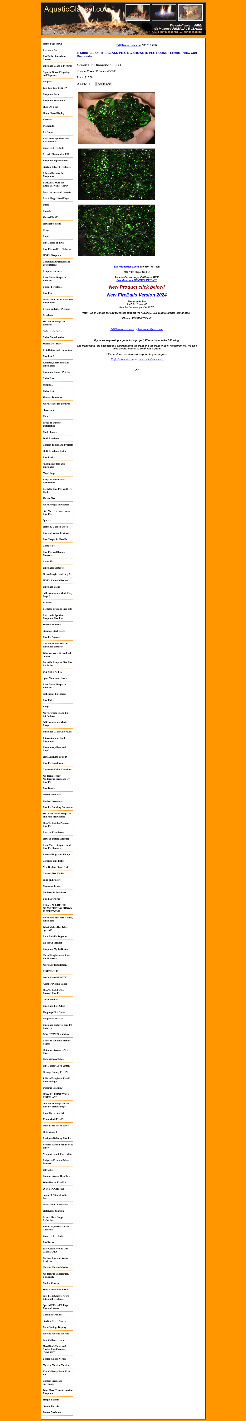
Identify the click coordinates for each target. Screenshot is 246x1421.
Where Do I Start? (53, 343)
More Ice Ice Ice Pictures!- (57, 403)
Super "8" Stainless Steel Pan (56, 1197)
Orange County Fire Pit (55, 1072)
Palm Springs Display (54, 1327)
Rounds (47, 211)
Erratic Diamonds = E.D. (56, 154)
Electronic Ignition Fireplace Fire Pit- (53, 617)
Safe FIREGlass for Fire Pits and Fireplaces (56, 1297)
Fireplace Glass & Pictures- (58, 65)
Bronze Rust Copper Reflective (54, 1219)
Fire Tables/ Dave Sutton (56, 1065)
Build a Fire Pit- (51, 898)
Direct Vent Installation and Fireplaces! (58, 301)
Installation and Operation (57, 349)
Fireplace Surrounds (54, 100)
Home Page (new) (52, 43)
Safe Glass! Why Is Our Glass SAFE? (55, 1250)
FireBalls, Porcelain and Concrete (56, 1228)
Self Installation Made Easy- (55, 724)
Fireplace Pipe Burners (55, 160)
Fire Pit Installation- (54, 763)
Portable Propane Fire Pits (57, 608)
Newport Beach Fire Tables (57, 1154)
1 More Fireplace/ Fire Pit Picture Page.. (57, 1080)
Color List (48, 378)
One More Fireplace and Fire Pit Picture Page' (56, 1105)
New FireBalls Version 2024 (137, 294)
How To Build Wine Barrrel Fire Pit (53, 992)
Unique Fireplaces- (53, 286)
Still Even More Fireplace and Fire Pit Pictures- (57, 815)
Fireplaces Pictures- (53, 567)
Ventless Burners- (52, 397)
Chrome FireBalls (52, 1314)
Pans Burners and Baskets (57, 192)
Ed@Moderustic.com (128, 45)
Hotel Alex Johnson (53, 1210)
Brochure (48, 315)
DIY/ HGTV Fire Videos (56, 1034)
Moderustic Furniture (54, 892)
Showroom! (49, 410)
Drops (46, 230)
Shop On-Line (50, 106)
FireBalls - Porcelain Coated (54, 58)
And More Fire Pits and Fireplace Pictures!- (55, 645)
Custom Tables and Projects (58, 444)
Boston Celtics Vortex (54, 1358)
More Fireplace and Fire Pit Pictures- (56, 714)
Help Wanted (50, 1131)
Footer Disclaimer (53, 1412)
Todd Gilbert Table (53, 1059)
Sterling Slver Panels (54, 1320)
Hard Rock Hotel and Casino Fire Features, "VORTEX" (54, 1349)
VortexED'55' (50, 217)
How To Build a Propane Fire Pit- (56, 824)
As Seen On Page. (52, 330)
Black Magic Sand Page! (56, 198)
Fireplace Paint (51, 94)
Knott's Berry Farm (54, 1339)
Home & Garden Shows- (56, 526)
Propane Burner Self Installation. (54, 481)
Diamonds (48, 125)
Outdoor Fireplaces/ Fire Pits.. (56, 1051)
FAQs (46, 706)
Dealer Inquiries (52, 794)
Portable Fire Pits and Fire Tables (57, 490)
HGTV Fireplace (52, 255)
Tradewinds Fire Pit (53, 1119)
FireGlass (48, 1169)
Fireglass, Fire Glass (54, 1005)
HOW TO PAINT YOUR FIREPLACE (56, 1096)
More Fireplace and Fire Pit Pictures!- (56, 957)
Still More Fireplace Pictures (54, 323)
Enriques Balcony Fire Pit (57, 1138)
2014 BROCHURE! (53, 1188)
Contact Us (49, 545)
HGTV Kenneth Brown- (55, 580)
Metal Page (49, 473)
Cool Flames (50, 432)
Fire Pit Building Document (58, 807)
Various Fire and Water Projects (55, 1259)
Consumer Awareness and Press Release (56, 263)
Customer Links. (52, 886)
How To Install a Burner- (56, 838)
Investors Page (51, 50)
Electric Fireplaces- (53, 832)
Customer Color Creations (57, 769)
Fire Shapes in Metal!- (55, 539)
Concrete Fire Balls (53, 147)
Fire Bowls (49, 788)
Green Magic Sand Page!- (57, 574)
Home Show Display (54, 113)
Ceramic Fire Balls (53, 860)
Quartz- (47, 520)
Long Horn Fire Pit (53, 1112)
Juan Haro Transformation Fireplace (57, 1392)
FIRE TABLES (51, 971)
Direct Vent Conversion (55, 1204)
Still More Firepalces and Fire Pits (56, 512)
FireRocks (48, 1242)
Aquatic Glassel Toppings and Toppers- (56, 74)
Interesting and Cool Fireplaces (54, 739)
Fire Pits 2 (48, 356)
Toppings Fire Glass (54, 1012)
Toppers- (47, 81)
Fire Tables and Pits (53, 242)
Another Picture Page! (55, 983)
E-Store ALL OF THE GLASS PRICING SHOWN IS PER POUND (57, 908)
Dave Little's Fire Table (56, 1125)
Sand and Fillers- (52, 879)
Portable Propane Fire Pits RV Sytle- (57, 664)
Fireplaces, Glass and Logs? (54, 749)
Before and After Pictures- (57, 308)
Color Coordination (53, 337)
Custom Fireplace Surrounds (52, 1382)
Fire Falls (48, 700)
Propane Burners (52, 271)
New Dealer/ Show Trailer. (57, 867)
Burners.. (48, 119)
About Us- (48, 561)
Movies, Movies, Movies (56, 1333)
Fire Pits (47, 293)
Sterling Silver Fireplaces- (57, 166)
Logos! (46, 236)
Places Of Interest (52, 942)
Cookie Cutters (51, 1283)
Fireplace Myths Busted (55, 949)
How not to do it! (52, 223)
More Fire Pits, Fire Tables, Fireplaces (58, 919)
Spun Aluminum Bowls (55, 678)
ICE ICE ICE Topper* (55, 87)
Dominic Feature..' (53, 1087)
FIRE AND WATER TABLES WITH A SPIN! (56, 184)
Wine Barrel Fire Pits (54, 1182)
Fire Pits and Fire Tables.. (57, 249)
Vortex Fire (49, 498)
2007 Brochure (51, 438)
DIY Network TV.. (52, 671)
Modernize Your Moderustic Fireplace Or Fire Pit (56, 778)
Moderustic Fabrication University (56, 1275)
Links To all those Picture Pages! (57, 1042)
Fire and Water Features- (56, 533)
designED (48, 384)
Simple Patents (51, 1399)
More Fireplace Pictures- (56, 504)
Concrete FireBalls (53, 1235)
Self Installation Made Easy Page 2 (58, 595)
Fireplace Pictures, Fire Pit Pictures (57, 1026)
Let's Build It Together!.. (56, 936)
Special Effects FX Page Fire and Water (55, 1307)
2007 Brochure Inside (54, 451)
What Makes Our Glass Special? (55, 928)
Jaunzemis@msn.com (150, 329)
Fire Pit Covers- (51, 637)
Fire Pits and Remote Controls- (54, 554)
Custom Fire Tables (53, 873)
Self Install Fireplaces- (55, 693)
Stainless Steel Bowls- (54, 630)
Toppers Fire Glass (53, 1018)
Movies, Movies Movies (55, 1267)
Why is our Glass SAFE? (56, 1289)
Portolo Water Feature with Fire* (58, 1146)
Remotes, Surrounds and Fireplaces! (56, 364)
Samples (47, 602)
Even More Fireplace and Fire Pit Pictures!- (57, 847)
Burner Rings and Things (56, 854)
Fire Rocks (49, 457)
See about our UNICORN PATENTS (136, 280)
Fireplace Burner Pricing (56, 372)
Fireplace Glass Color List (57, 731)
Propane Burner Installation (52, 424)
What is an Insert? (53, 624)
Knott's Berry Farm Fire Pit (56, 1373)
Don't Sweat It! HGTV (55, 977)
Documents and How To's (56, 1176)
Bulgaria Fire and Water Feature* (56, 1162)
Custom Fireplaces (53, 800)
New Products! (50, 999)
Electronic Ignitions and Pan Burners (56, 140)
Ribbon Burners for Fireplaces (53, 175)
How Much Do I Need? (55, 756)
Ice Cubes (48, 132)
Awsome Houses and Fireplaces (54, 465)
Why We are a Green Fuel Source (57, 654)
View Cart (190, 52)
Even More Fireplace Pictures (54, 279)
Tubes (46, 204)
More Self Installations (55, 964)
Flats (45, 416)
